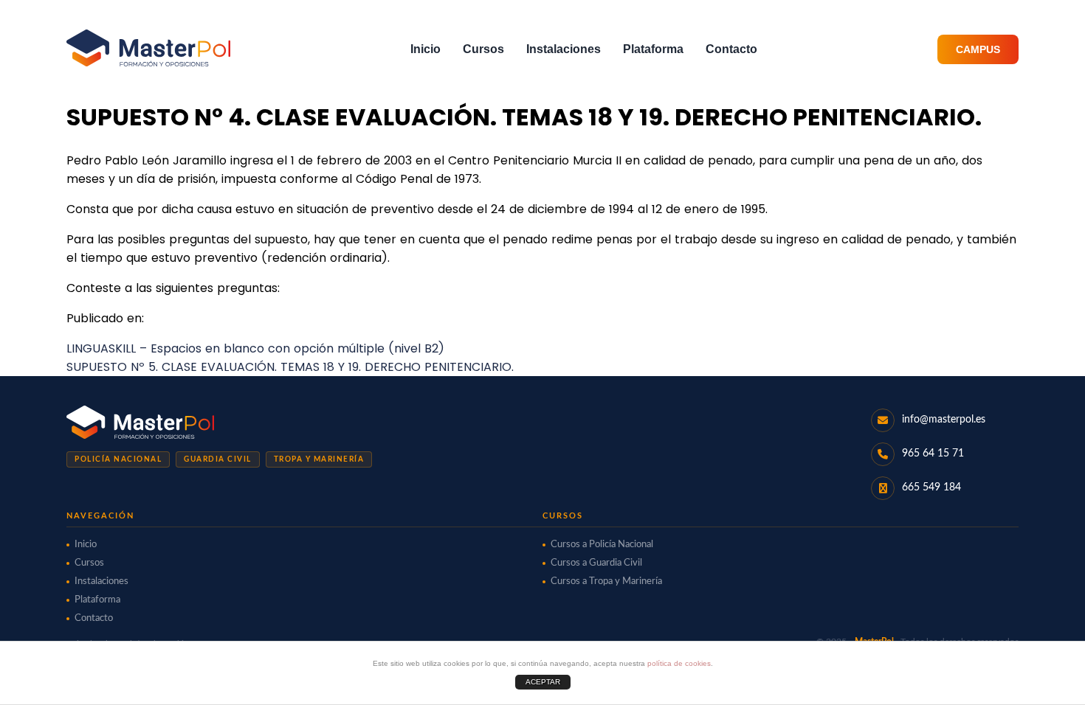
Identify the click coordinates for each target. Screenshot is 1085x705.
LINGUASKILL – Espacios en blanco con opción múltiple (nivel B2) (255, 348)
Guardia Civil (218, 459)
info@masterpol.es (943, 419)
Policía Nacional (118, 459)
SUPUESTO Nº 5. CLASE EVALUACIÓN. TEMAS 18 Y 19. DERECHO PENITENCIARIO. (290, 366)
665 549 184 (931, 487)
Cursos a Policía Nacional (602, 544)
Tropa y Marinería (319, 459)
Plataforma (653, 49)
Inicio (425, 49)
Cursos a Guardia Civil (596, 563)
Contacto (731, 49)
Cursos (483, 49)
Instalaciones (563, 49)
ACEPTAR (543, 682)
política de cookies (679, 663)
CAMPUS (978, 49)
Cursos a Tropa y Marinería (606, 581)
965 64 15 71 (933, 453)
